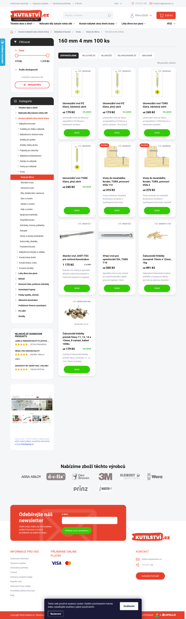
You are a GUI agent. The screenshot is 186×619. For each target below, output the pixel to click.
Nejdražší (106, 55)
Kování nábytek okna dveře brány (33, 118)
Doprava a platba (40, 3)
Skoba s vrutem (28, 204)
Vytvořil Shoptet (146, 615)
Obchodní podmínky (62, 3)
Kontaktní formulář (150, 576)
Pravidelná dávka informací (22, 590)
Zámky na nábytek (28, 161)
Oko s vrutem (27, 198)
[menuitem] (23, 23)
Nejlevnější (88, 55)
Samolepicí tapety (26, 289)
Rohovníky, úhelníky (28, 241)
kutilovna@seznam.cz (152, 559)
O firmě (78, 3)
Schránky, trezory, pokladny (32, 225)
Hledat (109, 15)
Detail (76, 133)
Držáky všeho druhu (29, 145)
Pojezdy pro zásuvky (29, 150)
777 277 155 (147, 565)
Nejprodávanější (127, 55)
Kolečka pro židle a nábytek (32, 129)
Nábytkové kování (27, 124)
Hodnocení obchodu (19, 3)
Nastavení (55, 613)
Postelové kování (27, 246)
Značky (21, 316)
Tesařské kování (27, 220)
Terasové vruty (27, 188)
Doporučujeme (68, 55)
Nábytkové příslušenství (30, 156)
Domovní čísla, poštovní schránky (33, 284)
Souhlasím (129, 606)
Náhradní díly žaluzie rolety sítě (33, 113)
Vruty (22, 172)
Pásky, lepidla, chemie (28, 295)
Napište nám (16, 581)
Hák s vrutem (27, 209)
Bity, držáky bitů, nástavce (32, 193)
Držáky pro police (27, 140)
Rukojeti (23, 230)
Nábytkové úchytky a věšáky (32, 252)
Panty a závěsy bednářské (31, 236)
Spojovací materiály (28, 215)
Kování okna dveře (27, 257)
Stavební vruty (27, 182)
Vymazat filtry (34, 85)
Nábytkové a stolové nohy (31, 134)
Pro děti (22, 311)
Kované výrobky (26, 268)
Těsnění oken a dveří (27, 108)
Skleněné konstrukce (28, 300)
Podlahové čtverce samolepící (32, 305)
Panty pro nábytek (28, 166)
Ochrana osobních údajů (21, 577)
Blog (12, 595)
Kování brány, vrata (28, 263)
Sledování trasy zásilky (20, 586)
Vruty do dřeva (27, 177)
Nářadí (21, 279)
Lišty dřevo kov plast (27, 273)
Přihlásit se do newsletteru (77, 530)
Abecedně (147, 55)
